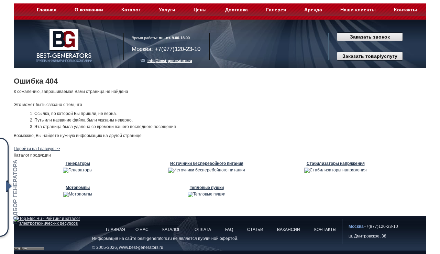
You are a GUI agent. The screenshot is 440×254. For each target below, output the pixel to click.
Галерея (276, 9)
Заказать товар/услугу (369, 56)
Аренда (313, 9)
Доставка (236, 9)
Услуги (167, 9)
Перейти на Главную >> (37, 148)
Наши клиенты (358, 9)
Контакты (405, 9)
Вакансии (288, 229)
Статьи (255, 229)
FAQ (229, 229)
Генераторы (78, 163)
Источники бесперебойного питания (206, 163)
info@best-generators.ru (169, 61)
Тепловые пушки (207, 187)
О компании (89, 9)
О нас (141, 229)
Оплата (203, 229)
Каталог (131, 9)
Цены (200, 9)
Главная (46, 9)
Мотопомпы (78, 187)
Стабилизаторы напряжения (336, 163)
